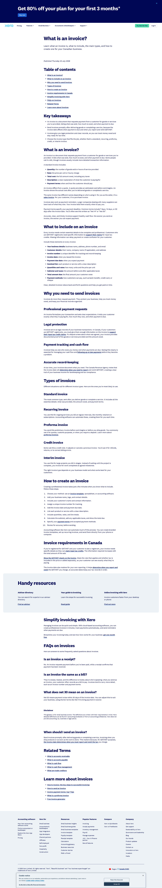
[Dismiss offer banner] (156, 3)
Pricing (19, 26)
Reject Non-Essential (116, 880)
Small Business (43, 26)
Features (29, 26)
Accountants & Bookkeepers (64, 26)
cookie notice (30, 880)
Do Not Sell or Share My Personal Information (32, 885)
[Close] (143, 875)
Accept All (117, 884)
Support (83, 26)
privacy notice (39, 880)
